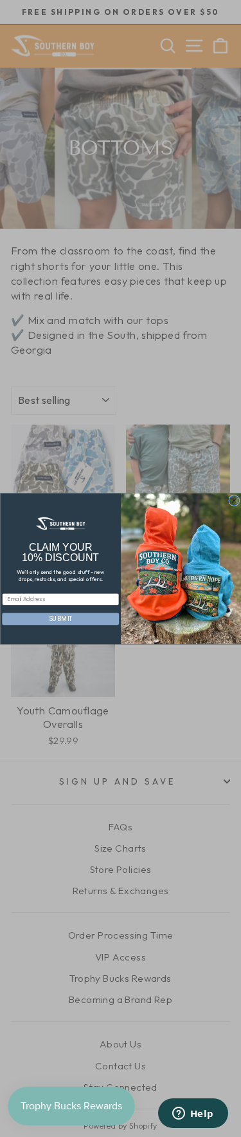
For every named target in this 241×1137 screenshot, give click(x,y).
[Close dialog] (233, 500)
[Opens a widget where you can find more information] (192, 1114)
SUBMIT (60, 619)
